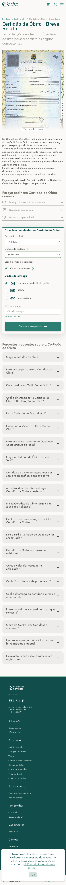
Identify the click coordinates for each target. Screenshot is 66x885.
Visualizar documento (33, 129)
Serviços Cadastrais (17, 752)
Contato (13, 839)
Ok (33, 874)
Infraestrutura (14, 732)
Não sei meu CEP (12, 316)
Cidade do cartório (15, 249)
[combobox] (33, 242)
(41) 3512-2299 (15, 712)
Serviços (6, 19)
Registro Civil (19, 19)
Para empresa (16, 786)
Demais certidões (16, 765)
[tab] (33, 357)
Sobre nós (14, 721)
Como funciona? (15, 817)
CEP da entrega (13, 306)
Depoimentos (16, 824)
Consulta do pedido (17, 779)
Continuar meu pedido (30, 326)
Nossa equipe (14, 728)
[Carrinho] (48, 4)
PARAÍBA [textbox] (12, 242)
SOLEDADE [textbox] (13, 254)
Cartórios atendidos (17, 769)
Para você (14, 740)
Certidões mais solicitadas (20, 761)
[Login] (55, 4)
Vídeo (11, 756)
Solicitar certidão (16, 747)
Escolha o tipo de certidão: (19, 262)
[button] (33, 202)
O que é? (12, 812)
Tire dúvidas (15, 805)
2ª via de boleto (15, 774)
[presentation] (33, 312)
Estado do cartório (14, 236)
